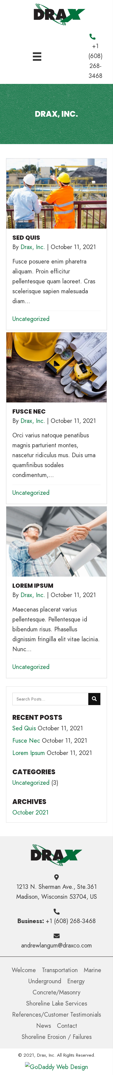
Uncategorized (30, 319)
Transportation (60, 970)
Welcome (24, 970)
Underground (44, 981)
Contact (67, 1025)
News (43, 1025)
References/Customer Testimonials (56, 1014)
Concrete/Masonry (56, 992)
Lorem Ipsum (28, 753)
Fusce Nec (26, 740)
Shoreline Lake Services (56, 1003)
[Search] (94, 699)
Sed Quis (24, 728)
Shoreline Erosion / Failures (57, 1037)
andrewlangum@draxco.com (56, 945)
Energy (76, 981)
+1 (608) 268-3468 (71, 921)
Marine (92, 970)
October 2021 (30, 812)
